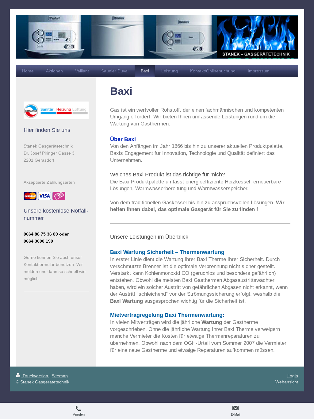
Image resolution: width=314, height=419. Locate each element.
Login (292, 375)
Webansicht (286, 381)
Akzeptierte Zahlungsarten (49, 182)
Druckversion (35, 375)
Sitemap (60, 375)
